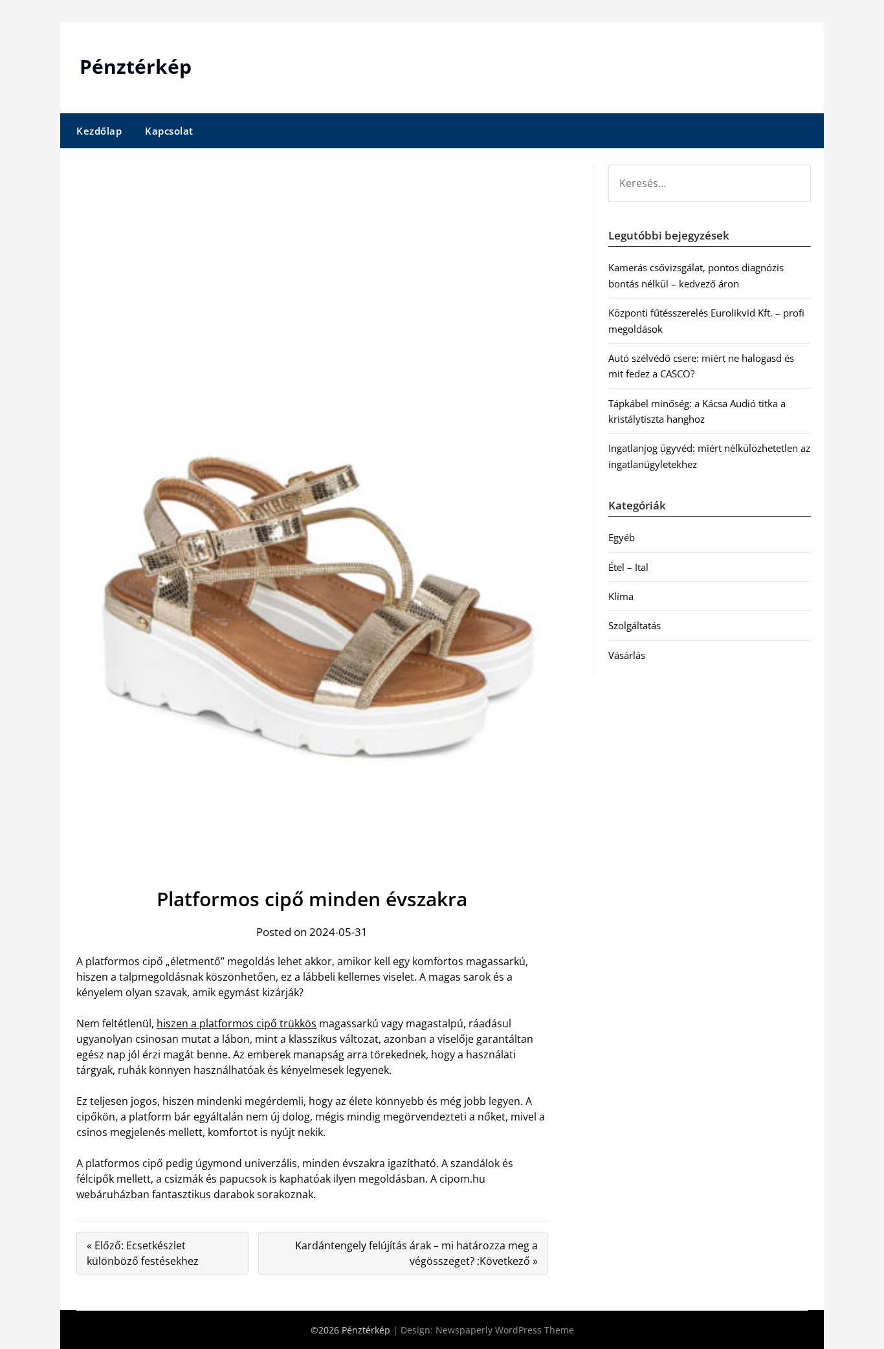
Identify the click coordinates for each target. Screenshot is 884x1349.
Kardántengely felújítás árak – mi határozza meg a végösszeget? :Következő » (416, 1253)
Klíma (621, 596)
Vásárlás (626, 655)
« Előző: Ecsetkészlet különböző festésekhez (143, 1253)
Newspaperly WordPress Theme (505, 1330)
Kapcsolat (169, 130)
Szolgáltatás (634, 625)
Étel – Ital (628, 567)
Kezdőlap (99, 130)
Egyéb (621, 537)
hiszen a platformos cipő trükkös (236, 1023)
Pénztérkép (136, 66)
